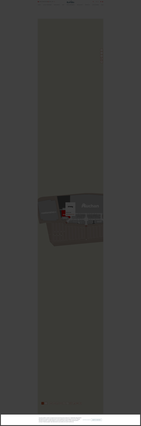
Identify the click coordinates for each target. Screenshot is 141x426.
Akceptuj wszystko (96, 419)
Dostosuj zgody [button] (86, 419)
